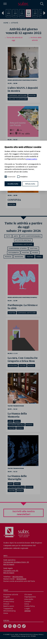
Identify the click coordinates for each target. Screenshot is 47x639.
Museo (35, 253)
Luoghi (27, 609)
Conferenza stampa (18, 248)
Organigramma (30, 597)
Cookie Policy (29, 606)
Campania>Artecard (23, 244)
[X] (15, 626)
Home (5, 23)
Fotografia (13, 253)
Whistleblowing (9, 611)
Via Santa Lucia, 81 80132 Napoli (10, 572)
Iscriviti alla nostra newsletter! (24, 513)
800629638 (21, 579)
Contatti (27, 601)
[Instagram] (10, 626)
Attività (14, 23)
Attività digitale (23, 240)
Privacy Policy (8, 601)
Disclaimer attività (10, 594)
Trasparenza (8, 609)
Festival (34, 248)
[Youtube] (19, 626)
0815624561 (17, 577)
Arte (16, 236)
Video (39, 257)
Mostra (25, 253)
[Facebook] (5, 626)
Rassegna (19, 257)
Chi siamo (28, 594)
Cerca (26, 604)
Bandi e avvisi (8, 606)
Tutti (8, 236)
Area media (28, 599)
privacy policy (31, 159)
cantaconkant (8, 599)
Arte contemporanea (31, 236)
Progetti (6, 597)
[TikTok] (24, 626)
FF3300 (33, 636)
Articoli (6, 604)
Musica (8, 257)
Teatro (30, 257)
